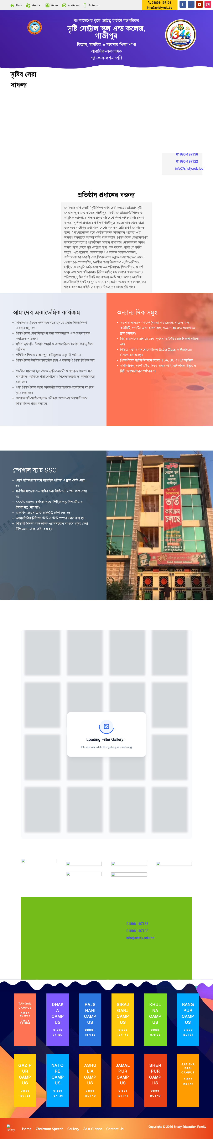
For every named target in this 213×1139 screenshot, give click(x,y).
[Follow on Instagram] (207, 4)
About (34, 5)
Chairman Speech (49, 1129)
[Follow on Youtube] (199, 4)
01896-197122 (187, 161)
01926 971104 (25, 1022)
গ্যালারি (160, 435)
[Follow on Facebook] (183, 4)
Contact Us (94, 5)
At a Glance (73, 5)
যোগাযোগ (195, 435)
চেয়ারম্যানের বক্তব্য (124, 438)
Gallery (54, 5)
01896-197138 (187, 154)
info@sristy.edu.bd (159, 8)
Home (19, 5)
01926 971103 (25, 1014)
